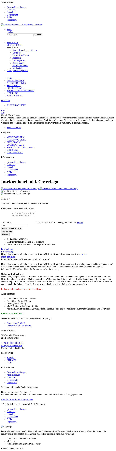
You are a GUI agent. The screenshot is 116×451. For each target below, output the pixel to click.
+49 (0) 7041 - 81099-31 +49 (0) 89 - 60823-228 (12, 344)
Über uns (11, 9)
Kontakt (10, 12)
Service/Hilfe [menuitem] (13, 11)
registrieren (32, 50)
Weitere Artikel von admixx (19, 325)
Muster (80, 222)
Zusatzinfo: (6, 222)
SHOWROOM (14, 142)
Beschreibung (7, 249)
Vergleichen (7, 231)
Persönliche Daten (20, 55)
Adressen (16, 58)
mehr (84, 254)
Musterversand (13, 375)
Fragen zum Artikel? (16, 323)
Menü (9, 29)
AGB (9, 17)
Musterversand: (43, 222)
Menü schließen (14, 45)
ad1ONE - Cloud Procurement (20, 147)
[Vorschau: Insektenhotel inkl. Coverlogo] (20, 188)
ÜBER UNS (12, 150)
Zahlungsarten (18, 60)
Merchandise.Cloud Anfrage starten (17, 399)
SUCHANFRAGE (15, 145)
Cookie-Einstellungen (16, 7)
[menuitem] (61, 7)
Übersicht (16, 53)
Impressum (12, 20)
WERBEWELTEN (15, 137)
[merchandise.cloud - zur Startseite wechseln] (21, 24)
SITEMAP (12, 360)
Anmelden (17, 50)
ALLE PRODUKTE (16, 140)
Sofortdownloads (20, 65)
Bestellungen (18, 63)
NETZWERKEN (15, 152)
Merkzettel (17, 68)
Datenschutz (12, 15)
